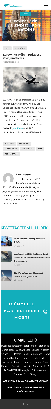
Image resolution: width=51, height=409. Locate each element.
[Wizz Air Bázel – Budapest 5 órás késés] (6, 241)
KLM (46, 366)
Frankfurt (5, 366)
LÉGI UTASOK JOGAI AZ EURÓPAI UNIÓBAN (25, 380)
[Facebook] (24, 404)
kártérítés (27, 149)
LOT (12, 354)
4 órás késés (35, 354)
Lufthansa (16, 358)
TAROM (8, 370)
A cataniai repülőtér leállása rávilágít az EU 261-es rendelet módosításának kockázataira (32, 257)
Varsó (18, 354)
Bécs (25, 354)
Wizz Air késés (23, 349)
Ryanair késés (41, 362)
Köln (40, 149)
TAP (15, 370)
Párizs (26, 358)
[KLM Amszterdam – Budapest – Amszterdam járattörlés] (6, 275)
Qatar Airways (31, 374)
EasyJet (34, 358)
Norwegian (24, 370)
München (38, 366)
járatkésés (43, 345)
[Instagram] (28, 404)
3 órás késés (8, 349)
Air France (16, 362)
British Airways (39, 370)
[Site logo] (13, 5)
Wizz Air (28, 366)
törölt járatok (30, 345)
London (35, 349)
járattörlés (18, 128)
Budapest (9, 144)
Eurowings (24, 144)
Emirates (17, 374)
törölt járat (11, 154)
